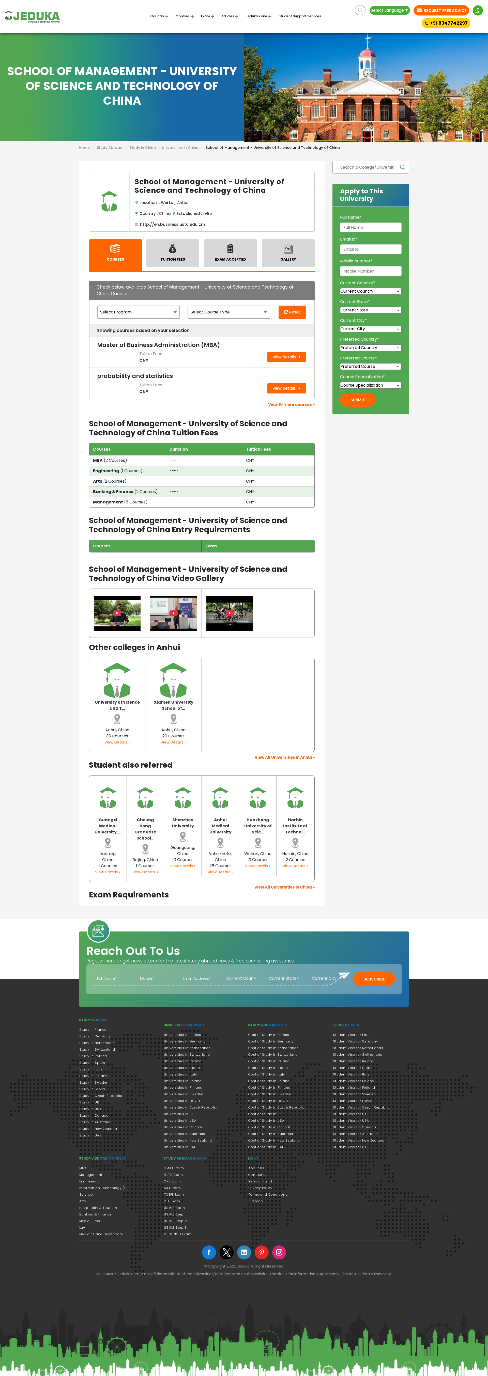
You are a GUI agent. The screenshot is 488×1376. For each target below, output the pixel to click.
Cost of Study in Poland (269, 1081)
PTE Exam (172, 1201)
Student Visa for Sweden (354, 1094)
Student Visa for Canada (354, 1127)
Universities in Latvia (182, 1101)
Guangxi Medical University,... (108, 826)
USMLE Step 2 (175, 1221)
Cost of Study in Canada (270, 1127)
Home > (87, 147)
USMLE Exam (174, 1208)
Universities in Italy (180, 1074)
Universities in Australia (184, 1134)
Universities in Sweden (183, 1094)
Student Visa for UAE (351, 1147)
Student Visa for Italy (351, 1074)
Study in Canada (94, 1115)
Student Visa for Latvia (353, 1101)
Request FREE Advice (444, 10)
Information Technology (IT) (104, 1188)
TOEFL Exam (174, 1194)
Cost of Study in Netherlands (273, 1048)
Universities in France (182, 1035)
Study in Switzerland (97, 1049)
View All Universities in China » (284, 887)
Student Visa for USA (351, 1120)
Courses (183, 16)
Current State (355, 302)
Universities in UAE (180, 1147)
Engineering (89, 1181)
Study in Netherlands (97, 1043)
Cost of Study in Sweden (269, 1094)
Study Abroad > (113, 147)
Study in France (92, 1029)
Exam (205, 16)
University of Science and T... (117, 705)
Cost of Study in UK (265, 1114)
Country (157, 16)
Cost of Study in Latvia (268, 1101)
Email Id (348, 239)
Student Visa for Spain (353, 1068)
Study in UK (89, 1102)
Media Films (89, 1221)
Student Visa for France (353, 1035)
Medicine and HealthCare (101, 1234)
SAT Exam (172, 1188)
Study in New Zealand (98, 1129)
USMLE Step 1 (175, 1214)
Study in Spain (92, 1063)
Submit (357, 400)
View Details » (117, 742)
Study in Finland (93, 1076)
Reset (294, 312)
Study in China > (146, 147)
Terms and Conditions (267, 1194)
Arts (82, 1201)
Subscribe (374, 979)
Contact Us (258, 1175)
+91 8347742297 (449, 23)
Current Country (357, 283)
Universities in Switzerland (187, 1054)
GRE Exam (172, 1181)
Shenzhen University (183, 823)
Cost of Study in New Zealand (274, 1140)
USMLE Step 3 (175, 1227)
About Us (256, 1168)
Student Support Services (300, 16)
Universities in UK (179, 1114)
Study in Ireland (93, 1056)
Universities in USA (180, 1120)
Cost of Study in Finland (269, 1087)
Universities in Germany (185, 1041)
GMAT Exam (174, 1168)
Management (90, 1175)
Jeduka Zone (256, 16)
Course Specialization (362, 377)
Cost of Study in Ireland (269, 1061)
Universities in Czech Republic (190, 1107)
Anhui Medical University (220, 826)
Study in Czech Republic (100, 1096)
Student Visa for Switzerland (358, 1054)
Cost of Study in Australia (270, 1134)
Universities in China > (183, 147)
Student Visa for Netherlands (358, 1048)
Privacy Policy (260, 1188)
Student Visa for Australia (355, 1134)
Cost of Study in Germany (271, 1041)
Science (86, 1194)
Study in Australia (95, 1122)
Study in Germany (95, 1036)
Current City (353, 320)
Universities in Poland (183, 1081)
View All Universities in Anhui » (285, 757)
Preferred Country (359, 339)
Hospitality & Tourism (98, 1208)
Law (82, 1227)
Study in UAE (90, 1135)
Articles (227, 16)
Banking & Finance (95, 1214)
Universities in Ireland (183, 1061)
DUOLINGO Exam (178, 1234)
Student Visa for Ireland (353, 1061)
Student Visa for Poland (353, 1081)
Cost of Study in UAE (266, 1147)
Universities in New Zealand (188, 1140)
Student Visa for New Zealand (359, 1140)
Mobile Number (356, 261)
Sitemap (255, 1201)
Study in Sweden (94, 1082)
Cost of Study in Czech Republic (276, 1107)
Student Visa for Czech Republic (361, 1107)
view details (285, 357)
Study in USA (90, 1109)
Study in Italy (90, 1069)
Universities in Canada (184, 1127)
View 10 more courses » (291, 404)
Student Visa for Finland (354, 1087)
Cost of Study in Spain (268, 1068)
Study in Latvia (92, 1089)
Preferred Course (358, 358)
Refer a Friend (260, 1181)
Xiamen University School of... (173, 705)
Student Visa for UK (350, 1114)
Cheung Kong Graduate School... (145, 829)
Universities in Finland (183, 1087)
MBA (83, 1168)
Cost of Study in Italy (266, 1074)
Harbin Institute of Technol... (295, 826)
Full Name (351, 217)
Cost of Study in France (268, 1035)
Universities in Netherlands (187, 1048)
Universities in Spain (182, 1068)
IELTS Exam (173, 1175)
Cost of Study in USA (266, 1120)
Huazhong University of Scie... (258, 826)
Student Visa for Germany (355, 1041)
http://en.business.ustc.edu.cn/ (172, 224)
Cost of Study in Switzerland (273, 1054)
